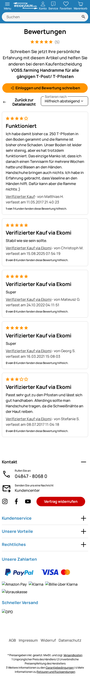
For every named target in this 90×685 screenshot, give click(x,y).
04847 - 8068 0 (31, 476)
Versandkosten (72, 655)
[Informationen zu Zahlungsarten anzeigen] (45, 580)
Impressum (28, 640)
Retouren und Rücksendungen (56, 672)
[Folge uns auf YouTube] (28, 501)
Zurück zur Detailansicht (24, 102)
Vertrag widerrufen (61, 501)
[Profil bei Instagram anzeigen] (5, 501)
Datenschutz (70, 640)
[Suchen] (83, 16)
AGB (12, 640)
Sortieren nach (56, 96)
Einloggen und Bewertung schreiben (47, 87)
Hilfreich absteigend (62, 100)
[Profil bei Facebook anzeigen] (16, 501)
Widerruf (48, 640)
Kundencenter (27, 490)
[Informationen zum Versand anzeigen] (7, 612)
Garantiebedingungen (60, 668)
